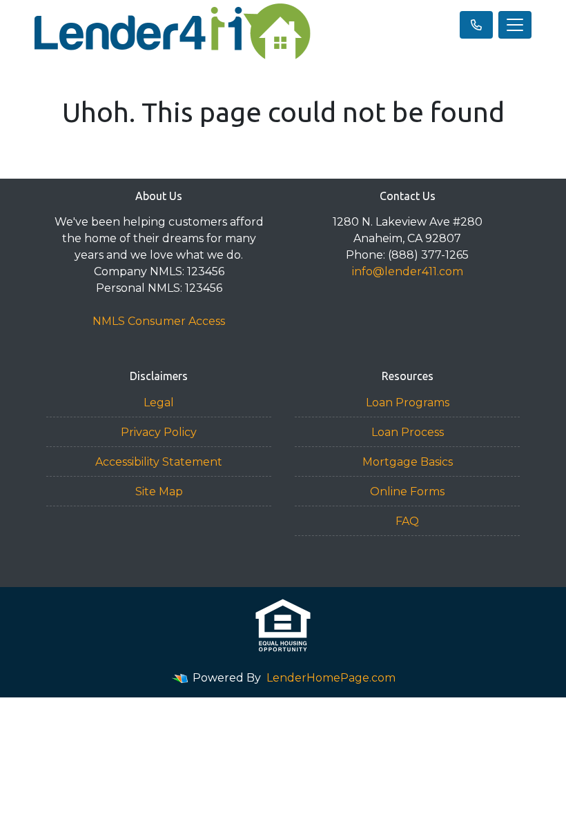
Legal (159, 402)
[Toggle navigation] (514, 25)
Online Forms (407, 491)
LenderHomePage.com (331, 677)
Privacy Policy (159, 432)
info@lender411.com (407, 271)
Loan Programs (407, 402)
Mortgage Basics (407, 461)
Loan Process (407, 432)
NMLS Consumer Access (158, 321)
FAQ (407, 521)
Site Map (159, 491)
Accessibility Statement (158, 461)
